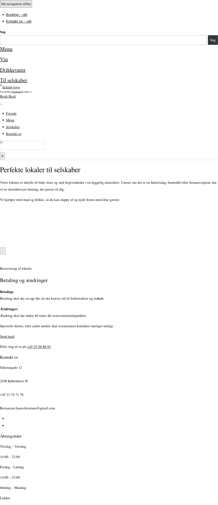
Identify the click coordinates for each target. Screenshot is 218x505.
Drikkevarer (13, 69)
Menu (6, 48)
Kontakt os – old (18, 21)
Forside (3, 91)
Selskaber (17, 91)
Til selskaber (13, 79)
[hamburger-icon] (1, 104)
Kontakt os (27, 91)
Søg (2, 31)
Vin (4, 59)
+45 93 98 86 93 (39, 346)
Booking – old (16, 15)
